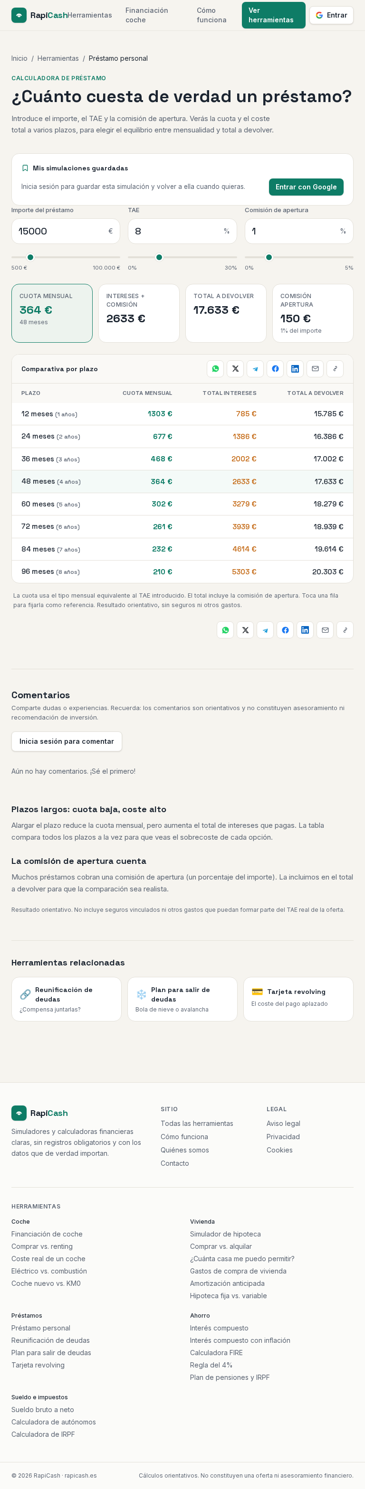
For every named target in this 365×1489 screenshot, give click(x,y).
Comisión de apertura (276, 210)
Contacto (175, 1163)
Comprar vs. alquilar (221, 1246)
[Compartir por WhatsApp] (215, 368)
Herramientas (89, 15)
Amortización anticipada (227, 1283)
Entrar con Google (306, 187)
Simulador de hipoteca (225, 1234)
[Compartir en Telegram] (255, 368)
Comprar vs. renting (42, 1246)
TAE (133, 210)
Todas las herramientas (197, 1123)
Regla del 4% (211, 1365)
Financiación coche (146, 15)
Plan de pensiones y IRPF (230, 1377)
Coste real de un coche (48, 1259)
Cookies (280, 1150)
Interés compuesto (219, 1328)
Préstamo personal (40, 1328)
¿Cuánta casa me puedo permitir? (242, 1259)
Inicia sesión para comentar (66, 741)
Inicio (19, 58)
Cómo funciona (212, 15)
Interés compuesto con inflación (240, 1340)
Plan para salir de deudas (51, 1353)
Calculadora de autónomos (53, 1422)
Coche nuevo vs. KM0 (46, 1283)
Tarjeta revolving (38, 1365)
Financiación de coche (47, 1234)
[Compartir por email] (315, 368)
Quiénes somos (185, 1150)
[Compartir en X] (235, 368)
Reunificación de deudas (50, 1340)
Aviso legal (283, 1123)
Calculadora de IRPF (43, 1434)
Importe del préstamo (42, 210)
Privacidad (283, 1137)
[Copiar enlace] (335, 368)
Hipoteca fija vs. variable (228, 1296)
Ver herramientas (271, 15)
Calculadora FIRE (216, 1353)
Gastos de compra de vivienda (238, 1271)
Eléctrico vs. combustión (49, 1271)
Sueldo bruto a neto (42, 1409)
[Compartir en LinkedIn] (295, 368)
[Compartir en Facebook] (275, 368)
